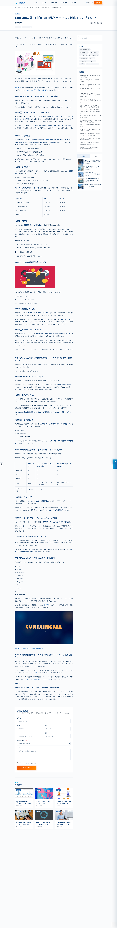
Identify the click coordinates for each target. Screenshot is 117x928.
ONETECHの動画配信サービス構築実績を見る (29, 648)
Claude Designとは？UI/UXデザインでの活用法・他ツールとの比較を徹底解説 (90, 106)
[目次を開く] (1, 464)
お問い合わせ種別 (22, 740)
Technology (94, 52)
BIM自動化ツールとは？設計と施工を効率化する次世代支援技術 (90, 147)
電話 (46, 733)
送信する (27, 768)
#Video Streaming (27, 26)
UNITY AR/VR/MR (85, 49)
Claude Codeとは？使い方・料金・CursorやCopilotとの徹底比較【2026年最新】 (90, 101)
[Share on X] (95, 23)
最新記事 (83, 156)
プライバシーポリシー (25, 763)
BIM (92, 58)
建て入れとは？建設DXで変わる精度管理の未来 (90, 125)
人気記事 (96, 156)
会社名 (46, 725)
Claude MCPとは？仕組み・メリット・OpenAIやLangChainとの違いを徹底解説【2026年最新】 (90, 95)
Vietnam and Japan (92, 63)
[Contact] (115, 461)
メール (19, 733)
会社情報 (73, 3)
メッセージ (20, 747)
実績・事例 (54, 3)
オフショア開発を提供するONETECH (38, 90)
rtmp (47, 140)
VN (92, 2)
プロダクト (45, 3)
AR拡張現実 (83, 58)
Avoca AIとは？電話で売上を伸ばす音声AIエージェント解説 (90, 85)
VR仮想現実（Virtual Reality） (87, 61)
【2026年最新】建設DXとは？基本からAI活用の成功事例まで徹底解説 (90, 121)
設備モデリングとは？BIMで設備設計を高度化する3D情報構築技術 (90, 143)
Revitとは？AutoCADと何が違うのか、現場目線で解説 (90, 116)
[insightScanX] (115, 466)
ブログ (19, 7)
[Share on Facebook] (91, 23)
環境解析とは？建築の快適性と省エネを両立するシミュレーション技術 (90, 134)
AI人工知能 (83, 55)
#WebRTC (18, 26)
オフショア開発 (93, 55)
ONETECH (18, 87)
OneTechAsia (84, 52)
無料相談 (98, 3)
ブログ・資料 (64, 3)
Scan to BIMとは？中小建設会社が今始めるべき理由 (90, 76)
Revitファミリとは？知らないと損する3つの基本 (90, 89)
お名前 (19, 725)
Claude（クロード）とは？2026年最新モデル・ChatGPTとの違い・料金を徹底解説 (90, 111)
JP (86, 2)
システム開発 (33, 673)
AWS (82, 63)
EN (89, 2)
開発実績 (47, 605)
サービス (36, 3)
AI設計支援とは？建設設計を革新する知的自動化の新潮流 (90, 130)
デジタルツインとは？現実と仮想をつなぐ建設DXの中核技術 (90, 138)
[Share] (101, 23)
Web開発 (26, 7)
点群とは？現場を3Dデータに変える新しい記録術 (90, 80)
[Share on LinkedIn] (98, 23)
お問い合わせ (21, 718)
